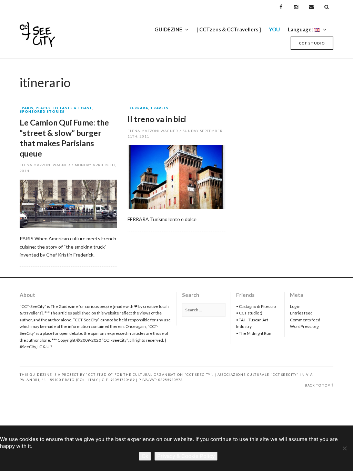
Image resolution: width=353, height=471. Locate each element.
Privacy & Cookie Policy (186, 456)
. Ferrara (138, 108)
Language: (301, 29)
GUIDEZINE (168, 29)
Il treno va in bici (157, 119)
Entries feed (301, 312)
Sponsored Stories (42, 111)
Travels (159, 108)
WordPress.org (304, 326)
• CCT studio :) (249, 312)
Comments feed (305, 319)
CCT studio (312, 43)
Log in (295, 306)
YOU (274, 29)
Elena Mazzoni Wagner (45, 165)
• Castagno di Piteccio (256, 306)
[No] (344, 448)
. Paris (26, 108)
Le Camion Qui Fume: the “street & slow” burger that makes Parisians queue (64, 138)
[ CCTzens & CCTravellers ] (228, 29)
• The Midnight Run (253, 333)
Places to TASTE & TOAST (64, 108)
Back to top (317, 385)
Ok (145, 456)
